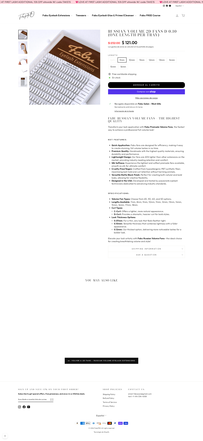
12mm (151, 60)
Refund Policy (108, 398)
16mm (123, 66)
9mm (122, 60)
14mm (172, 60)
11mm (141, 60)
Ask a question (146, 255)
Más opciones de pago (146, 98)
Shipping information (146, 249)
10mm (132, 60)
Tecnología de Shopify (101, 432)
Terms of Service (110, 402)
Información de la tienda (124, 111)
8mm (112, 60)
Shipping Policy (109, 394)
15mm (113, 66)
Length (113, 55)
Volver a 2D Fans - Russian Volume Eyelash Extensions (103, 360)
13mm (162, 60)
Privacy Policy (109, 406)
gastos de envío (117, 47)
